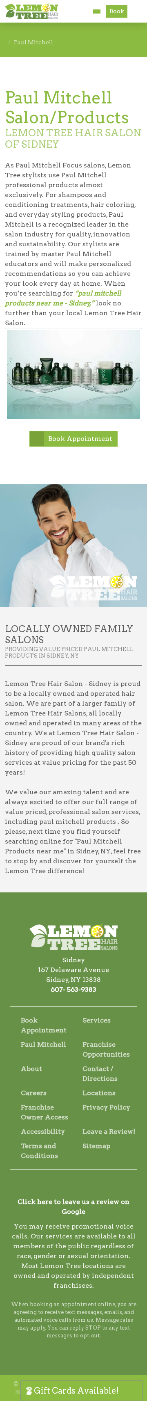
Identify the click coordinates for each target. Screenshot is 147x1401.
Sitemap (96, 1146)
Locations (99, 1093)
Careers (34, 1093)
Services (96, 1020)
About (31, 1069)
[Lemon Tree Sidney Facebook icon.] (62, 1186)
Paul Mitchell (43, 1044)
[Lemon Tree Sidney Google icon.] (84, 1186)
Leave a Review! (108, 1131)
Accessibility (43, 1131)
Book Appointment (80, 439)
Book (116, 11)
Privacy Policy (106, 1107)
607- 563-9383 (73, 989)
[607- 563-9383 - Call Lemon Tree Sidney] (96, 11)
